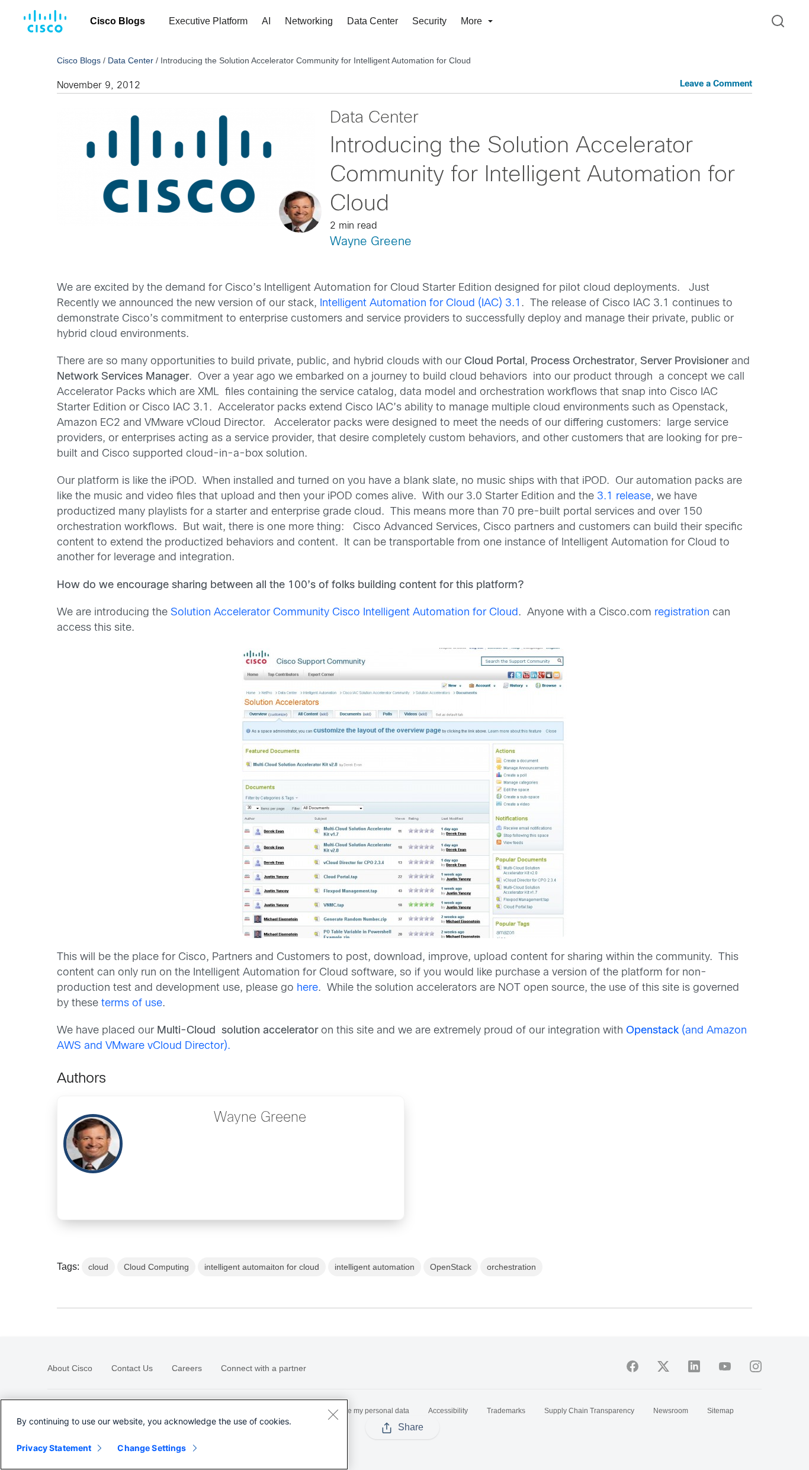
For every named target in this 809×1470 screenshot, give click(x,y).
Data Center (372, 21)
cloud (98, 1267)
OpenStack (450, 1267)
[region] (174, 1434)
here (307, 988)
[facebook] (632, 1366)
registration (682, 613)
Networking (309, 21)
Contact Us (132, 1368)
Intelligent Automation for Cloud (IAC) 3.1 (420, 304)
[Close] (333, 1414)
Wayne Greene (371, 242)
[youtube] (725, 1366)
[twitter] (663, 1366)
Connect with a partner (263, 1368)
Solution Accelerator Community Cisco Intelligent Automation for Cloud (344, 613)
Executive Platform (208, 21)
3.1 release (624, 497)
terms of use (131, 1004)
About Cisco (69, 1368)
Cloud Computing (156, 1267)
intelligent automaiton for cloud (261, 1267)
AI (266, 21)
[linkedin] (694, 1366)
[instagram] (756, 1366)
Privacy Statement (54, 1448)
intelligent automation (375, 1267)
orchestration (511, 1267)
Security (429, 21)
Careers (187, 1368)
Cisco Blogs (117, 21)
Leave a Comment (716, 84)
